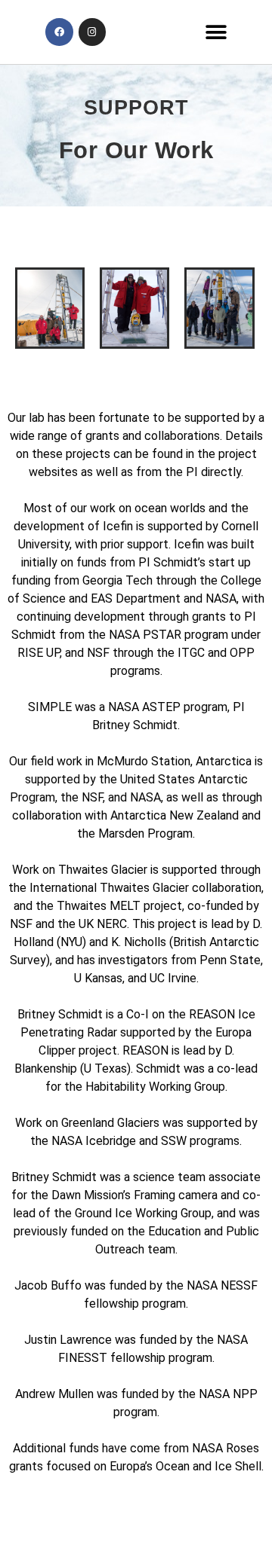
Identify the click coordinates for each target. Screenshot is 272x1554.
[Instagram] (92, 31)
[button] (216, 32)
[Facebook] (59, 31)
